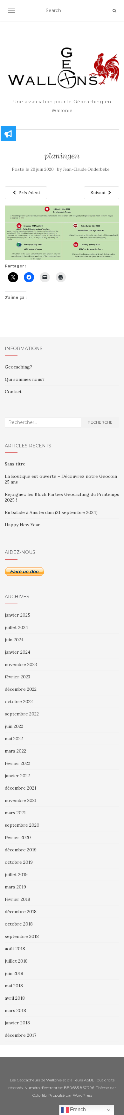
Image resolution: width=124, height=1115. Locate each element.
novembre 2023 (21, 664)
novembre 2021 (21, 800)
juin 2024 (14, 640)
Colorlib (39, 1095)
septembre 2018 (22, 936)
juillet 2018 (16, 961)
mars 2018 (15, 1010)
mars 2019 (15, 887)
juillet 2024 (16, 627)
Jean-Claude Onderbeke (86, 169)
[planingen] (62, 232)
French (77, 1109)
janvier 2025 (17, 615)
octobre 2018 (19, 924)
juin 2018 (14, 973)
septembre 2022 (22, 714)
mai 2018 (14, 986)
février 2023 (17, 677)
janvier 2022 (17, 776)
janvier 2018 (17, 1023)
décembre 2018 (21, 911)
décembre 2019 (21, 850)
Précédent (28, 192)
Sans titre (15, 464)
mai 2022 (14, 738)
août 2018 (15, 949)
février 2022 (17, 763)
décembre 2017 (20, 1035)
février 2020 (18, 837)
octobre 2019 (19, 862)
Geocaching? (18, 367)
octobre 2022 (19, 701)
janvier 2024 (17, 652)
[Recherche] (114, 11)
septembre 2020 (22, 825)
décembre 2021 (20, 788)
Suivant (99, 192)
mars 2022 (15, 751)
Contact (13, 391)
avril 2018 (15, 998)
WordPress (82, 1095)
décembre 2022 (21, 689)
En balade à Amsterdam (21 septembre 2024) (51, 512)
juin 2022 (14, 726)
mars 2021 (15, 813)
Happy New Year (22, 525)
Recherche (100, 422)
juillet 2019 (16, 874)
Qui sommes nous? (25, 379)
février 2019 (17, 899)
